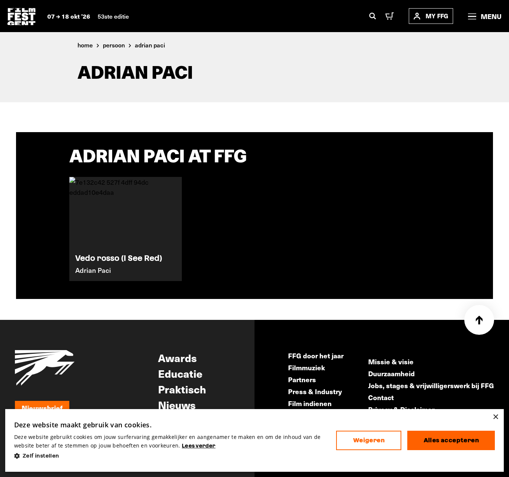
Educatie (180, 373)
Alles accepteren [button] (451, 440)
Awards (177, 357)
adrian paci (150, 45)
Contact (381, 397)
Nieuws (177, 404)
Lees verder (198, 446)
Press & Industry (315, 391)
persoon (114, 45)
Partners (302, 379)
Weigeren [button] (369, 440)
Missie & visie (391, 361)
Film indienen (310, 403)
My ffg (437, 16)
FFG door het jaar (316, 355)
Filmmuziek (306, 367)
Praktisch (182, 388)
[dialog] (254, 440)
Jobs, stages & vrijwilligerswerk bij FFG (431, 385)
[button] (169, 456)
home (85, 45)
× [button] (495, 417)
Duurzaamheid (391, 373)
